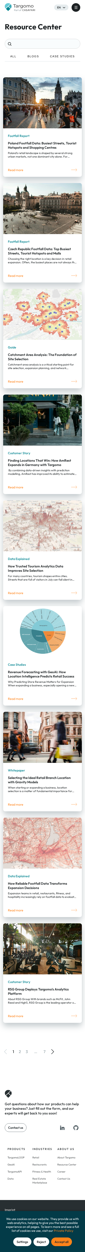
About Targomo (66, 1157)
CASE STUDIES (62, 56)
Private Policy (63, 1231)
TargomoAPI (15, 1171)
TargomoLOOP (16, 1157)
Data (11, 1178)
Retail (35, 1157)
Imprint (10, 1210)
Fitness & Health (41, 1171)
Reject (41, 1242)
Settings (22, 1242)
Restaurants (39, 1164)
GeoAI (11, 1164)
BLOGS (33, 56)
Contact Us (63, 1178)
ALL (13, 56)
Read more (15, 170)
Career (61, 1171)
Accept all (62, 1242)
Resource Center (66, 1164)
